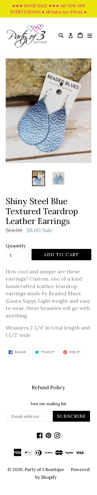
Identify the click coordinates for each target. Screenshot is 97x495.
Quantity (16, 246)
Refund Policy (48, 387)
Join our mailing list (48, 404)
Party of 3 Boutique (44, 469)
